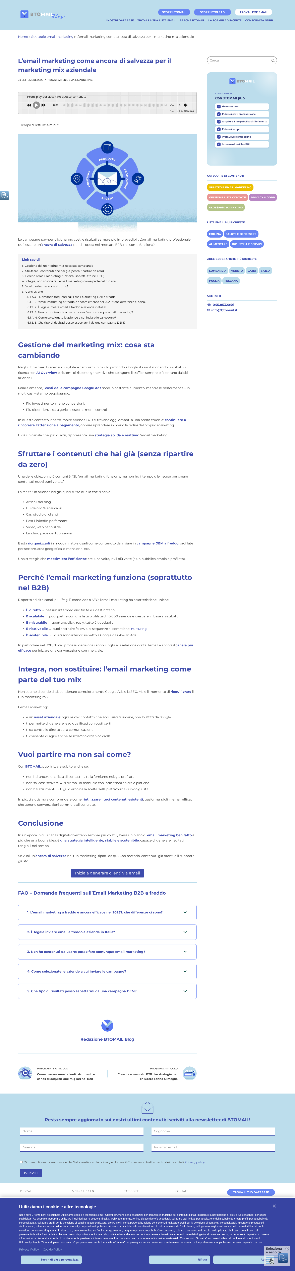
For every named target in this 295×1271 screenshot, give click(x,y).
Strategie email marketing (52, 37)
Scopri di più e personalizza (59, 1259)
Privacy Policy (29, 1249)
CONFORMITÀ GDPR (259, 20)
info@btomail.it (224, 310)
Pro (50, 79)
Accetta (266, 1259)
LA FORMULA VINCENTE (225, 20)
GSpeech (189, 111)
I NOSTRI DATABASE (120, 20)
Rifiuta (202, 1259)
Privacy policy (194, 1162)
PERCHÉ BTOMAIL (192, 20)
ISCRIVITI (31, 1173)
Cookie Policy (52, 1249)
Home (23, 37)
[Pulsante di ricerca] (273, 60)
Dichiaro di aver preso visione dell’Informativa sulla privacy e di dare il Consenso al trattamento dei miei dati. (114, 1162)
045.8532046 (223, 305)
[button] (274, 1205)
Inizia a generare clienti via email (107, 873)
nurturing (139, 629)
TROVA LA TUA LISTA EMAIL (156, 20)
